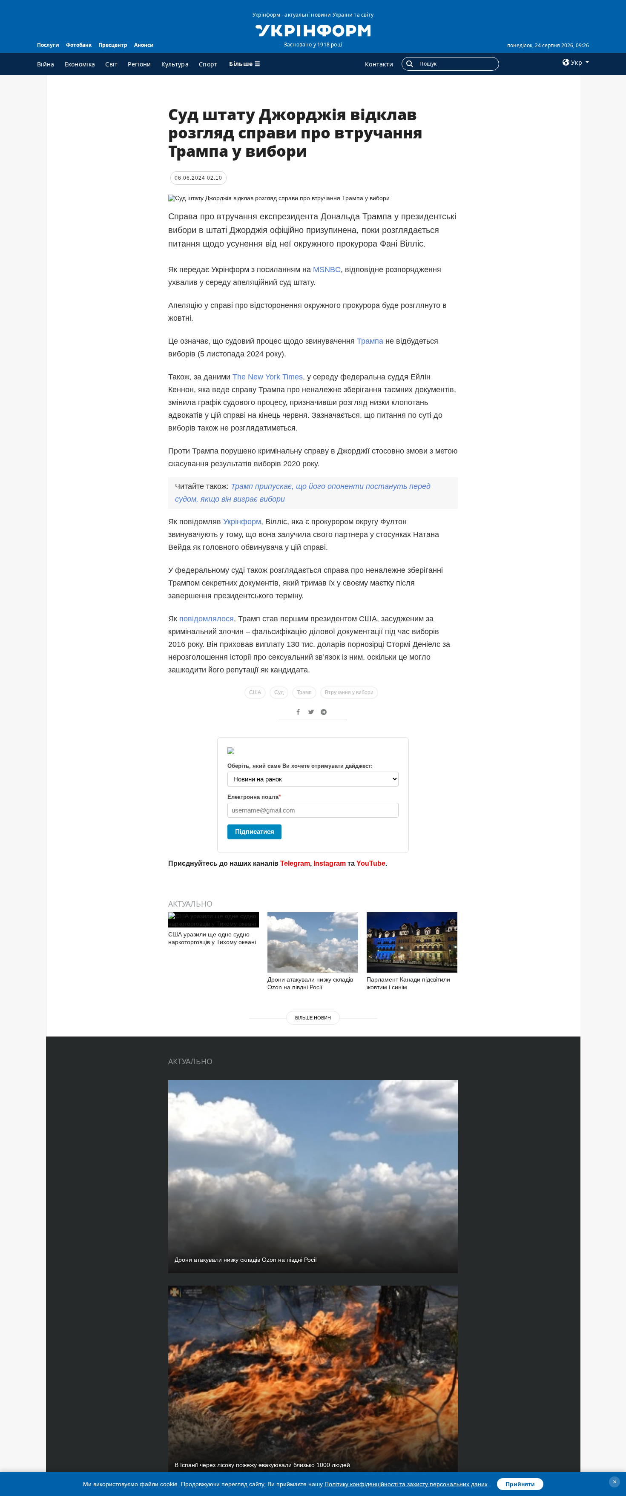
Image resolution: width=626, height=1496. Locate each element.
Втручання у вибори (349, 692)
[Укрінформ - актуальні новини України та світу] (313, 29)
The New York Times (268, 377)
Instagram (329, 863)
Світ (111, 64)
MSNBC (327, 269)
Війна (46, 64)
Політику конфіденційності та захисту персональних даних (406, 1484)
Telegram (295, 863)
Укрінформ (242, 521)
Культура (175, 64)
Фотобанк (79, 45)
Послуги (48, 45)
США (255, 692)
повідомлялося (206, 618)
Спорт (208, 64)
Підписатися (254, 831)
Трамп (304, 692)
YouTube (370, 863)
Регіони (139, 64)
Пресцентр (112, 45)
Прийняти (520, 1484)
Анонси (144, 45)
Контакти (379, 64)
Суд (279, 692)
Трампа (371, 341)
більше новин (313, 1017)
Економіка (80, 64)
